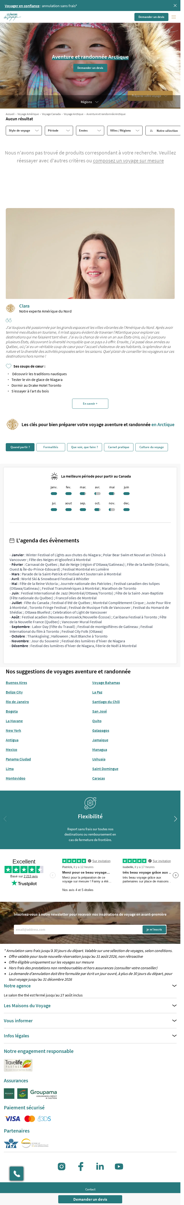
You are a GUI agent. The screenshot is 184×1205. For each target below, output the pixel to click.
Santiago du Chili (106, 701)
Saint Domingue (105, 768)
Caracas (98, 778)
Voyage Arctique (73, 114)
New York (13, 730)
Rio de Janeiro (17, 701)
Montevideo (15, 778)
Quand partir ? (20, 447)
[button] (13, 17)
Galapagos (100, 730)
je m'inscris (154, 929)
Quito (97, 720)
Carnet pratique (118, 447)
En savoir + (90, 404)
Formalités (50, 447)
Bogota (12, 711)
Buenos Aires (16, 682)
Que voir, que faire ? (84, 447)
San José (99, 711)
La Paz (97, 692)
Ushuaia (98, 759)
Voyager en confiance (22, 5)
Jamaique (100, 739)
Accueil (10, 114)
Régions (86, 102)
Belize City (14, 692)
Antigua (12, 739)
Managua (99, 749)
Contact (90, 1189)
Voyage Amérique (28, 114)
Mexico (11, 749)
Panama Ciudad (18, 759)
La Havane (14, 720)
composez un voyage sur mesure (128, 160)
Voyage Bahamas (106, 682)
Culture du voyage (151, 447)
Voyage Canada (51, 114)
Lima (10, 768)
